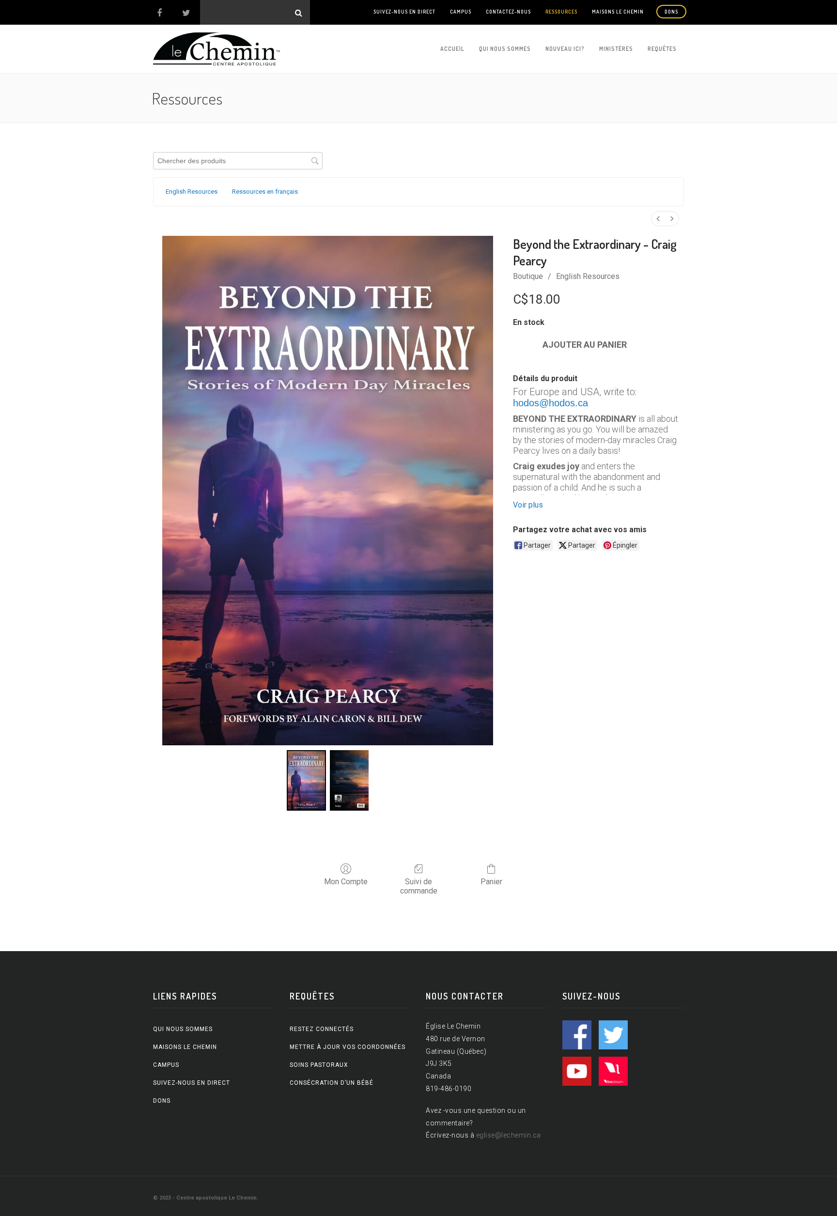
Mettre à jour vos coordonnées (347, 1047)
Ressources (561, 12)
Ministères (616, 48)
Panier (491, 881)
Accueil (452, 48)
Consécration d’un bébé (331, 1082)
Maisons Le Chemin (618, 12)
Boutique (528, 276)
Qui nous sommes (505, 48)
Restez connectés (322, 1029)
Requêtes (662, 48)
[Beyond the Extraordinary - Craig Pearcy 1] (349, 780)
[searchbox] (238, 160)
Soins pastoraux (319, 1065)
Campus (460, 12)
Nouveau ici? (565, 48)
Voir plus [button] (528, 504)
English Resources (588, 276)
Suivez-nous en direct (404, 12)
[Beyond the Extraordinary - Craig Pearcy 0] (306, 780)
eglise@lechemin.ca (508, 1135)
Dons (671, 12)
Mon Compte (346, 881)
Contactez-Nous (508, 12)
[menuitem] (658, 219)
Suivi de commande (418, 886)
